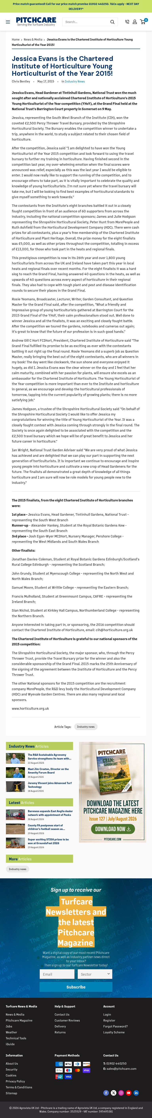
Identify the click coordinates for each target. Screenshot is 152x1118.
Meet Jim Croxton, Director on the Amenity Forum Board (48, 770)
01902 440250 (116, 1063)
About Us (12, 1063)
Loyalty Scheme (114, 1032)
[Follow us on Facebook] (106, 1093)
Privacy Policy (15, 1081)
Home (16, 39)
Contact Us (62, 1014)
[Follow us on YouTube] (128, 1093)
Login (107, 1014)
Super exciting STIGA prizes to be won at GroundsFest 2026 (48, 841)
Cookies (11, 1075)
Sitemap (11, 1093)
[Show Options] (109, 974)
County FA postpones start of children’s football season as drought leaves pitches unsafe (46, 827)
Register (109, 1020)
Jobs (9, 1026)
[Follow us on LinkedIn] (136, 1093)
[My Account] (135, 22)
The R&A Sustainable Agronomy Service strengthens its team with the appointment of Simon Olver (48, 756)
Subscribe (76, 986)
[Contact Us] (127, 22)
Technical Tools (16, 1038)
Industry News (75, 81)
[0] (142, 21)
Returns (60, 1032)
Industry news (17, 869)
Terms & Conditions (19, 1087)
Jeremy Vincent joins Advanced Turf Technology (50, 784)
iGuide (10, 1044)
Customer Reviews (67, 1020)
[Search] (112, 22)
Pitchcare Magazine (19, 1020)
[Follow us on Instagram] (121, 1093)
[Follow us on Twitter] (113, 1093)
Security (11, 1069)
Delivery (60, 1026)
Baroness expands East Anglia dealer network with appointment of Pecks (50, 812)
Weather (11, 1032)
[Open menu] (8, 22)
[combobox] (85, 22)
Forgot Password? (115, 1026)
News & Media (33, 39)
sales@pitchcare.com (121, 1068)
